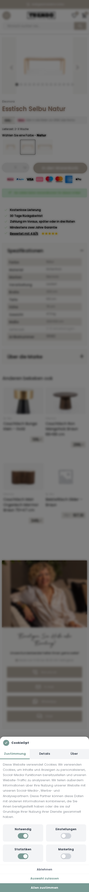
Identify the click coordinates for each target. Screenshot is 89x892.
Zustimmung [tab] (15, 753)
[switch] (23, 836)
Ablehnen (44, 869)
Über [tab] (74, 753)
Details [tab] (44, 753)
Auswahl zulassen (44, 878)
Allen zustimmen (44, 888)
